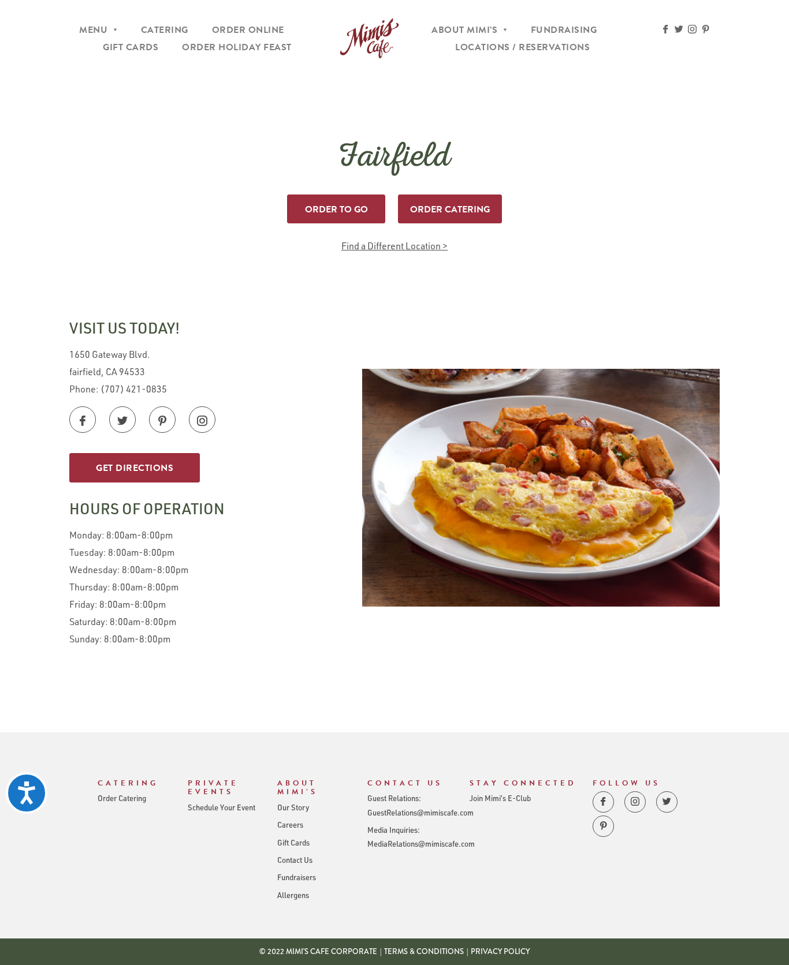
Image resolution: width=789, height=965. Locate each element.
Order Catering (450, 209)
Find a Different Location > (394, 246)
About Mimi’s (464, 30)
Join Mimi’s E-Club (500, 798)
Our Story (293, 807)
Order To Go (336, 209)
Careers (290, 824)
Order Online (248, 30)
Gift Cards (130, 47)
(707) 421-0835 (134, 389)
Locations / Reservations (522, 47)
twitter (679, 29)
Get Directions (134, 468)
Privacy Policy (500, 951)
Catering (164, 30)
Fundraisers (296, 877)
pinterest (705, 29)
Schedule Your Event (221, 807)
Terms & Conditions (424, 951)
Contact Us (294, 860)
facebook (665, 29)
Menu (93, 30)
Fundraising (564, 30)
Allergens (293, 895)
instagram (692, 29)
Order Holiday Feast (237, 47)
